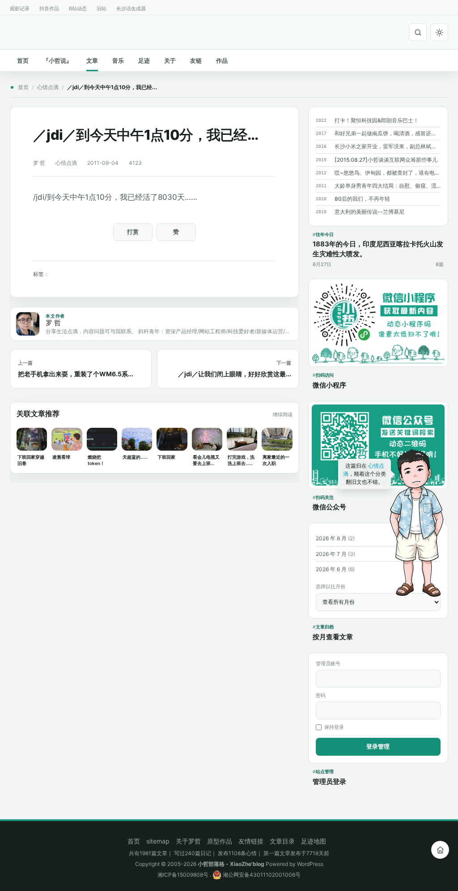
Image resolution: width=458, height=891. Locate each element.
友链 (196, 60)
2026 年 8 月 (331, 538)
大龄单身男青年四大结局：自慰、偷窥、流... (388, 185)
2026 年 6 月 (331, 569)
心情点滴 (48, 87)
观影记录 (20, 8)
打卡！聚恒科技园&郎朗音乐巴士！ (377, 120)
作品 (222, 60)
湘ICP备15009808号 (182, 874)
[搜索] (418, 32)
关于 (170, 60)
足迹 (144, 60)
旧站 (101, 8)
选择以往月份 (330, 586)
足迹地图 (313, 841)
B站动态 (78, 8)
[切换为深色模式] (439, 32)
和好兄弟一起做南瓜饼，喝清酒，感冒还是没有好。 (388, 133)
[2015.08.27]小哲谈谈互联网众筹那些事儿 (386, 159)
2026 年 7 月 (331, 554)
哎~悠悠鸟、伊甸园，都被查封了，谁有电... (387, 172)
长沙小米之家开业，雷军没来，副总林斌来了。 (388, 146)
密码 (321, 695)
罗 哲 (39, 162)
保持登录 (334, 727)
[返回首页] (440, 850)
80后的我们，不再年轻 (362, 198)
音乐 (118, 60)
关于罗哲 (188, 841)
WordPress (310, 864)
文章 (92, 60)
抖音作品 (49, 8)
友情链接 (250, 841)
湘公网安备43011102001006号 (261, 874)
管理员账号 (328, 663)
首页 (23, 60)
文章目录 (282, 841)
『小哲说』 (57, 60)
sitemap (158, 841)
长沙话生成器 (131, 8)
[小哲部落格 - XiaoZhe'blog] (13, 31)
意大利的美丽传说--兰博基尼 (369, 211)
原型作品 (219, 841)
